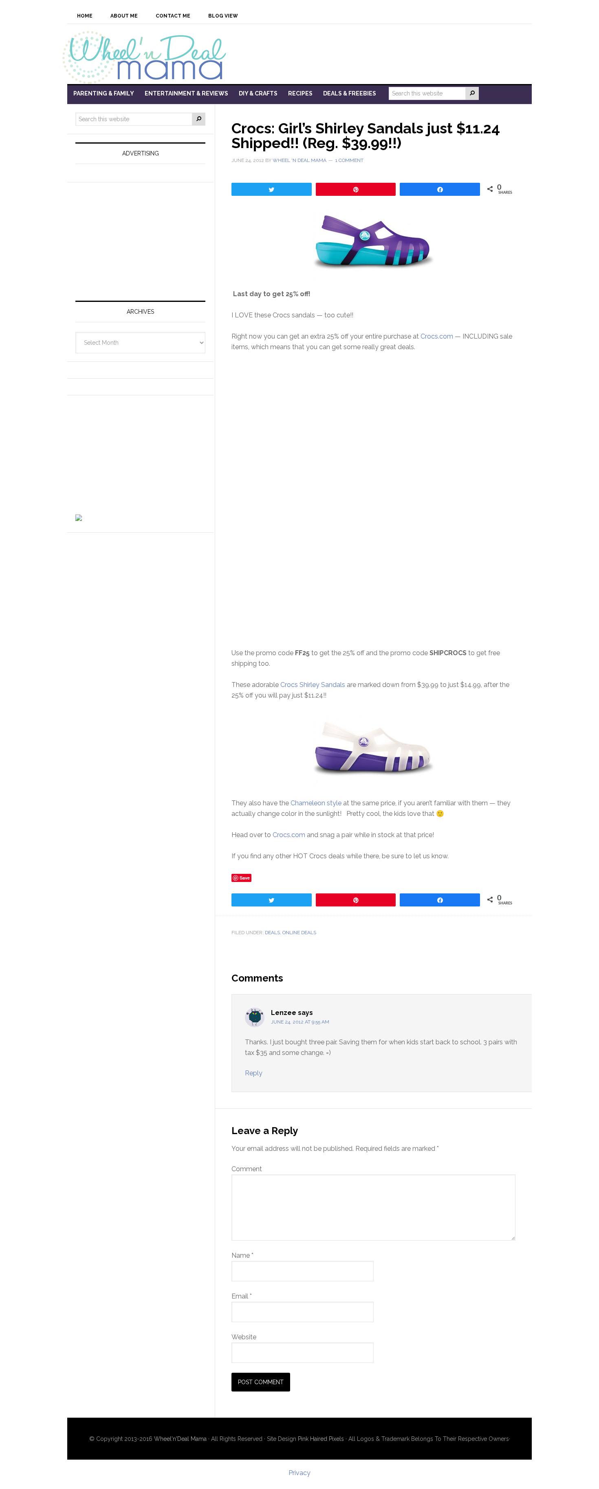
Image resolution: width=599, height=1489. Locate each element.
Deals (272, 932)
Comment (246, 1169)
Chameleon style (316, 803)
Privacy (299, 1473)
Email (241, 1296)
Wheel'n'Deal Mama (180, 1439)
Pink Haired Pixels (321, 1439)
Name (242, 1255)
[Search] (472, 93)
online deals (299, 932)
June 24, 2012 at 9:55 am (300, 1022)
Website (243, 1337)
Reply (253, 1073)
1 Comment (349, 160)
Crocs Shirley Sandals (312, 685)
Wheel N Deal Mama (149, 56)
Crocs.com (437, 336)
